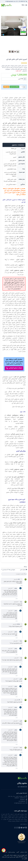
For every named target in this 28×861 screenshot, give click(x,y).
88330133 (22, 798)
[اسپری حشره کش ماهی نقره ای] (14, 26)
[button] (24, 5)
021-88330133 (22, 1)
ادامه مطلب (18, 71)
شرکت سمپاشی (23, 852)
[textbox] (14, 574)
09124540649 (22, 801)
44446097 (17, 798)
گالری (17, 852)
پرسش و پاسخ (12, 852)
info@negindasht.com (10, 1)
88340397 (22, 800)
